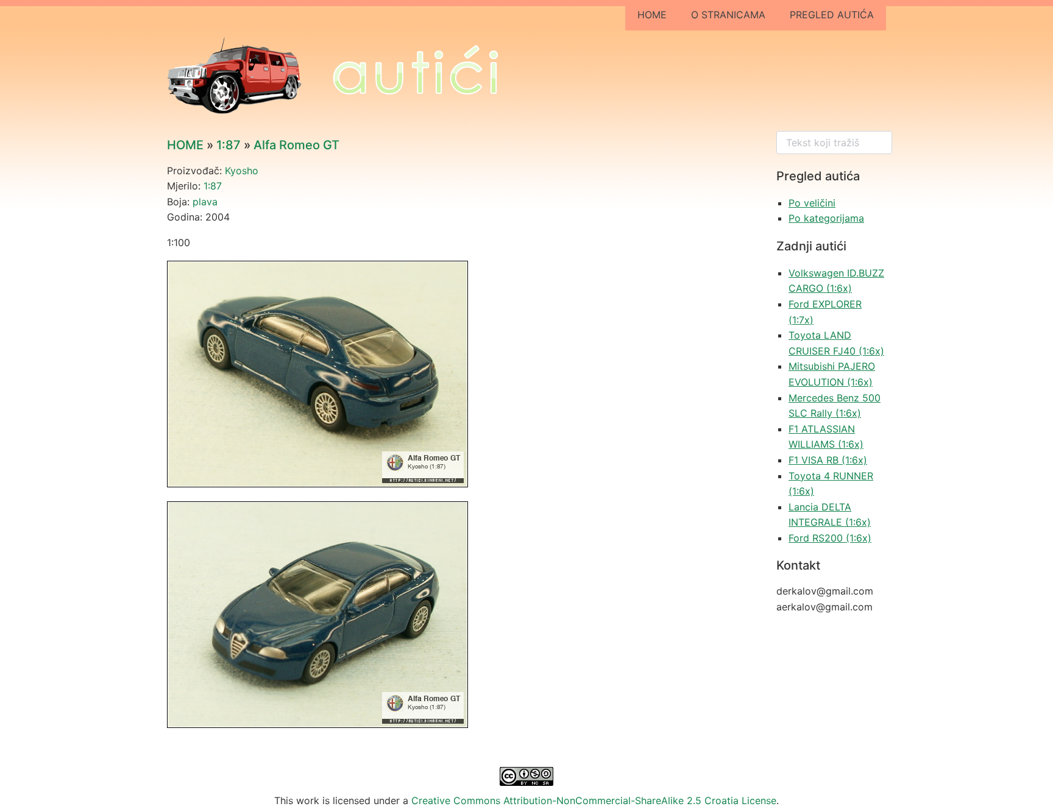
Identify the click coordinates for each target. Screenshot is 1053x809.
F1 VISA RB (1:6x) (828, 460)
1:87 (228, 145)
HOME (652, 15)
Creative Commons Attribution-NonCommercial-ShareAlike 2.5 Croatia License (593, 800)
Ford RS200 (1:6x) (830, 538)
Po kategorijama (826, 218)
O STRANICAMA (728, 15)
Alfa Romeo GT (296, 145)
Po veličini (812, 203)
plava (205, 202)
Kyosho (241, 170)
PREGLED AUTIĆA (832, 15)
